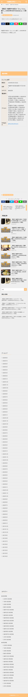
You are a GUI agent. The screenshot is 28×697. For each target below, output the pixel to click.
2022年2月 (5, 520)
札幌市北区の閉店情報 (8, 659)
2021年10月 (5, 532)
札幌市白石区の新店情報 (8, 628)
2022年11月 (5, 493)
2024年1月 (5, 451)
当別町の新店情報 (7, 604)
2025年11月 (5, 385)
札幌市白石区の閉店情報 (8, 675)
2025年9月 (5, 391)
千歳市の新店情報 (7, 601)
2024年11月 (5, 421)
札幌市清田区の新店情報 (8, 626)
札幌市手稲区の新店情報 (8, 620)
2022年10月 (5, 496)
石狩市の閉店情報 (7, 686)
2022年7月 (5, 505)
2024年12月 (5, 418)
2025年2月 (5, 412)
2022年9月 (5, 499)
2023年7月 (5, 469)
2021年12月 (5, 526)
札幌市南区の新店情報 (8, 615)
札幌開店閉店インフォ (14, 1)
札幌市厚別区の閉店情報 (8, 664)
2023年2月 (5, 484)
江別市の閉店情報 (7, 683)
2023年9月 (5, 463)
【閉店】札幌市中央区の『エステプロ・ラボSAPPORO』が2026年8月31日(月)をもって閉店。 (13, 299)
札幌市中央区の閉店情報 (7, 15)
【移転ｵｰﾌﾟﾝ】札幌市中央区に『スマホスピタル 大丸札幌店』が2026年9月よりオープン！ (14, 304)
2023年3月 (5, 481)
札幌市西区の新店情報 (8, 631)
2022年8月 (5, 502)
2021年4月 (5, 550)
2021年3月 (5, 553)
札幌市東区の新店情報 (8, 623)
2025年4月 (5, 406)
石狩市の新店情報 (7, 639)
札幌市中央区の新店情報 (8, 609)
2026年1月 (5, 379)
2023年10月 (5, 460)
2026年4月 (5, 370)
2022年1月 (5, 523)
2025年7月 (5, 397)
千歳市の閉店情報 (7, 648)
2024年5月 (5, 439)
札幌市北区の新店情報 (8, 612)
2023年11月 (5, 457)
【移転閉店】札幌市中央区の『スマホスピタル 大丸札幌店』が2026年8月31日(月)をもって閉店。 (14, 308)
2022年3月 (5, 517)
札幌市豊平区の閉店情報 (8, 680)
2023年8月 (5, 466)
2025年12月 (5, 382)
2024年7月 (5, 433)
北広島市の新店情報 (7, 599)
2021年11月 (5, 529)
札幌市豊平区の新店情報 (8, 634)
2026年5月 (5, 366)
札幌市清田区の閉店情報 (8, 672)
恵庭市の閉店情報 (7, 653)
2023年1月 (5, 487)
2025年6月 (5, 400)
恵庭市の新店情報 (7, 607)
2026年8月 (5, 357)
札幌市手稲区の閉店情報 (8, 667)
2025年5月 (5, 403)
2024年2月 (5, 448)
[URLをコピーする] (25, 24)
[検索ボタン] (26, 1)
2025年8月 (5, 394)
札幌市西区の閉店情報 (8, 678)
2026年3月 (5, 372)
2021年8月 (5, 538)
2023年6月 (5, 472)
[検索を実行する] (25, 289)
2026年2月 (5, 375)
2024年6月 (5, 436)
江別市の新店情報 (7, 637)
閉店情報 (5, 642)
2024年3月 (5, 445)
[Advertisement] (14, 52)
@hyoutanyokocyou (13, 124)
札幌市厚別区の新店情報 (8, 618)
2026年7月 (5, 360)
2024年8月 (5, 430)
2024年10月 (5, 424)
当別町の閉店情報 (7, 650)
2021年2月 (5, 556)
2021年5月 (5, 547)
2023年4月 (5, 478)
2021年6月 (5, 544)
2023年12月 (5, 454)
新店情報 (5, 596)
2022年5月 (5, 511)
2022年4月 (5, 514)
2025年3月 (5, 409)
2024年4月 (5, 442)
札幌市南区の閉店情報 (8, 661)
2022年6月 (5, 508)
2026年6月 (5, 363)
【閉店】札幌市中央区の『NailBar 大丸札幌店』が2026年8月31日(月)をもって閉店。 (13, 312)
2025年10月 (5, 388)
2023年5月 (5, 475)
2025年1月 (5, 415)
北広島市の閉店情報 (7, 645)
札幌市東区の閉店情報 (8, 669)
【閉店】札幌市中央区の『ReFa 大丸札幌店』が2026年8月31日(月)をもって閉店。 (14, 317)
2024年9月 (5, 427)
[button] (3, 24)
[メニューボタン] (1, 1)
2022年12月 (5, 490)
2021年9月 (5, 535)
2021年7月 (5, 541)
